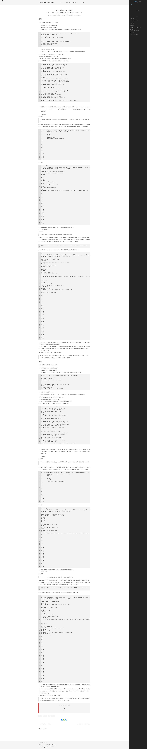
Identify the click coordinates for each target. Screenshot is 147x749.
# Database (45, 716)
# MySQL (40, 716)
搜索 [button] (83, 2)
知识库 (67, 2)
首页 (62, 2)
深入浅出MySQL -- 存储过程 (134, 30)
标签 (71, 2)
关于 (79, 2)
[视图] (89, 19)
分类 (75, 2)
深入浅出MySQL (132, 23)
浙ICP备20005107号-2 (42, 742)
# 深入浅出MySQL (51, 716)
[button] (138, 8)
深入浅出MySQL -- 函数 (134, 34)
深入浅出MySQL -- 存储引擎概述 (135, 26)
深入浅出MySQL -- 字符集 (134, 19)
